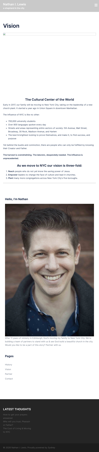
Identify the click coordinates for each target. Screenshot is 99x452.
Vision (8, 369)
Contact (9, 378)
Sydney (51, 447)
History (8, 364)
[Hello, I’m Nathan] (49, 270)
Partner (8, 374)
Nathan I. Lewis (14, 4)
